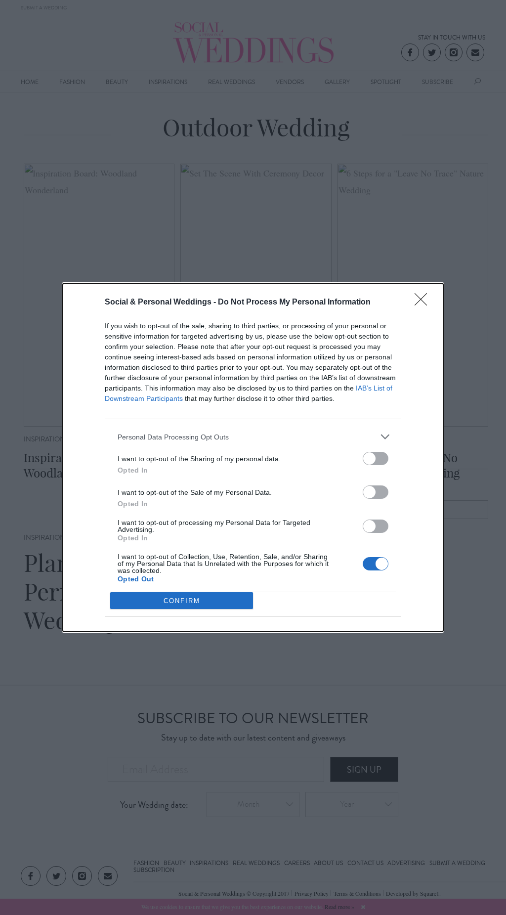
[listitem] (253, 437)
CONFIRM (182, 601)
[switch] (375, 458)
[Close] (424, 302)
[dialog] (253, 457)
